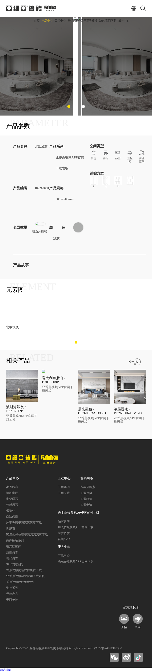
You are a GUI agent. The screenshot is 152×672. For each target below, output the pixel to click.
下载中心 (64, 555)
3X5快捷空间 (14, 564)
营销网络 (73, 20)
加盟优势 (86, 493)
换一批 (133, 361)
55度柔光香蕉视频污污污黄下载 (27, 534)
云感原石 (12, 504)
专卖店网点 (87, 487)
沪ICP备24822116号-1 (108, 648)
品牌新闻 (64, 521)
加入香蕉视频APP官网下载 (75, 527)
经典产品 (12, 593)
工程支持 (64, 493)
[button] (68, 106)
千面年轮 (12, 599)
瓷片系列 (12, 588)
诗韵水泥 (12, 493)
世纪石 (10, 528)
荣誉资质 (64, 533)
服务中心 (123, 20)
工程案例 (64, 487)
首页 (37, 20)
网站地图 (5, 669)
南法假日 (12, 516)
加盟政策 (86, 498)
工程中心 (60, 20)
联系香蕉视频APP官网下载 (75, 561)
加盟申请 (86, 504)
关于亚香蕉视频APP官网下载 (98, 20)
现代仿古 (12, 558)
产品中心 (47, 20)
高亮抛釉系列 (15, 540)
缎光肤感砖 (13, 546)
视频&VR (64, 539)
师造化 (10, 510)
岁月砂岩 (12, 487)
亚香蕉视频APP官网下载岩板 (25, 576)
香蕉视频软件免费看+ (20, 582)
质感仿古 (12, 552)
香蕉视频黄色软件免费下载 (24, 570)
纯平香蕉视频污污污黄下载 (24, 522)
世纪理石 (12, 498)
